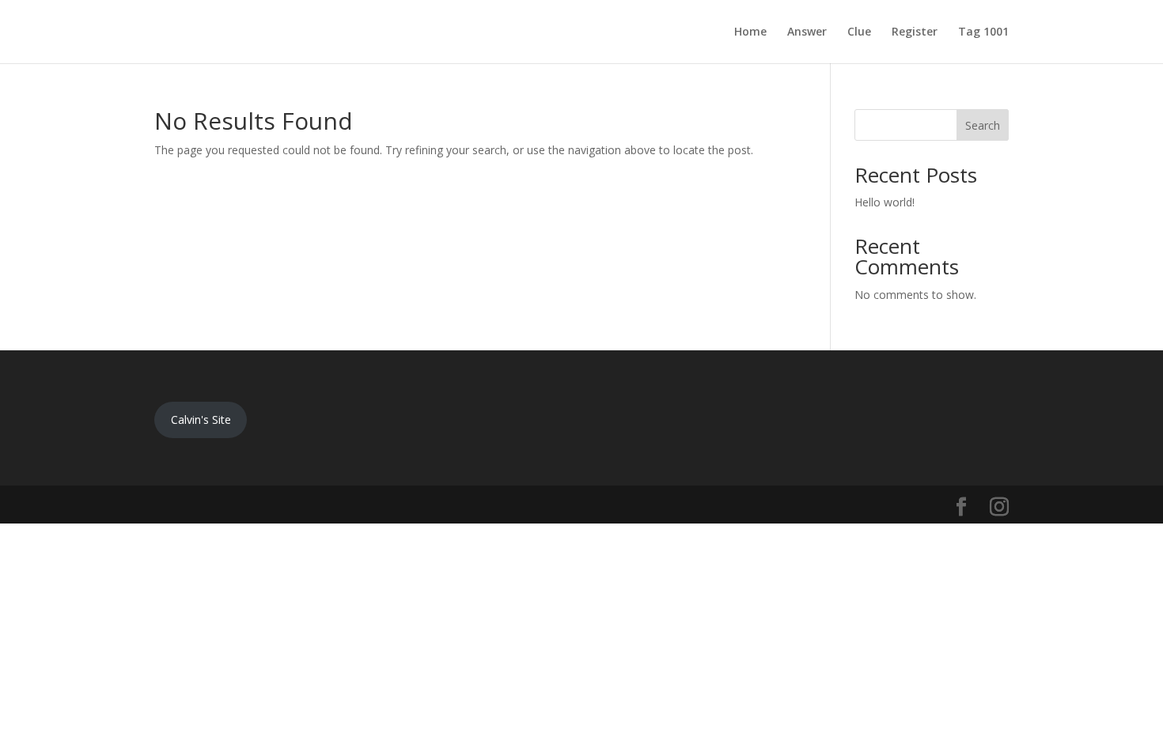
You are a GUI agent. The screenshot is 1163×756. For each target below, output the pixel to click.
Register (915, 32)
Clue (859, 32)
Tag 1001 (983, 32)
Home (750, 32)
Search (982, 125)
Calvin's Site (201, 419)
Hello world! (884, 202)
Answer (807, 32)
